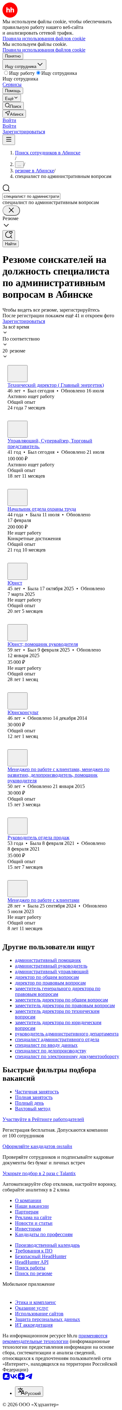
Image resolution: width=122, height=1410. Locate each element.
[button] (9, 120)
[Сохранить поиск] (9, 235)
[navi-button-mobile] (9, 140)
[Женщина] (18, 497)
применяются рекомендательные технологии (55, 1338)
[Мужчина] (18, 373)
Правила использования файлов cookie (44, 50)
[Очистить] (11, 210)
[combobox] (31, 196)
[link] (13, 106)
